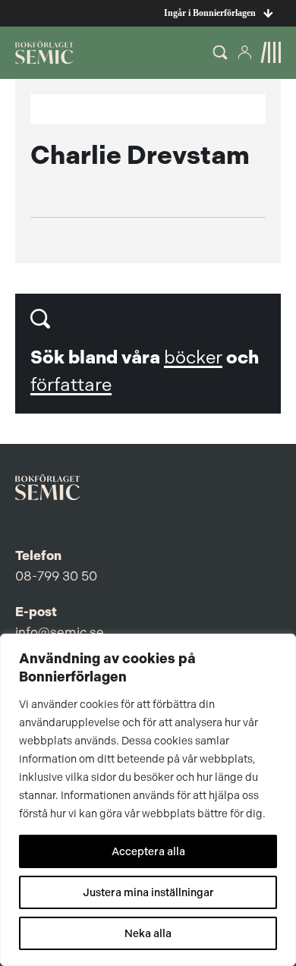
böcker (193, 357)
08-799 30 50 (56, 576)
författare (71, 384)
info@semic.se (59, 632)
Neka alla (148, 933)
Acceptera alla (148, 851)
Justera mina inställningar (148, 892)
